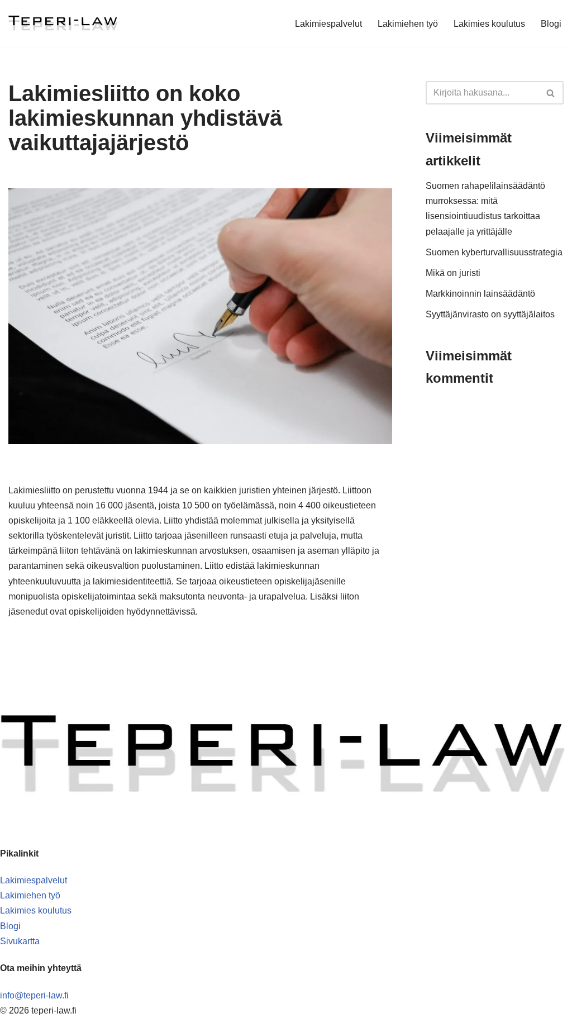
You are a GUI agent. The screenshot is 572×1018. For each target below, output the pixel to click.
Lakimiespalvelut (328, 23)
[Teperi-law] (63, 23)
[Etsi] (551, 92)
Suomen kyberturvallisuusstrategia (494, 252)
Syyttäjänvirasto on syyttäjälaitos (490, 314)
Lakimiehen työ (408, 23)
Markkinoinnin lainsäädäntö (480, 293)
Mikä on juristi (453, 273)
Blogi (551, 23)
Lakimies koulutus (489, 23)
